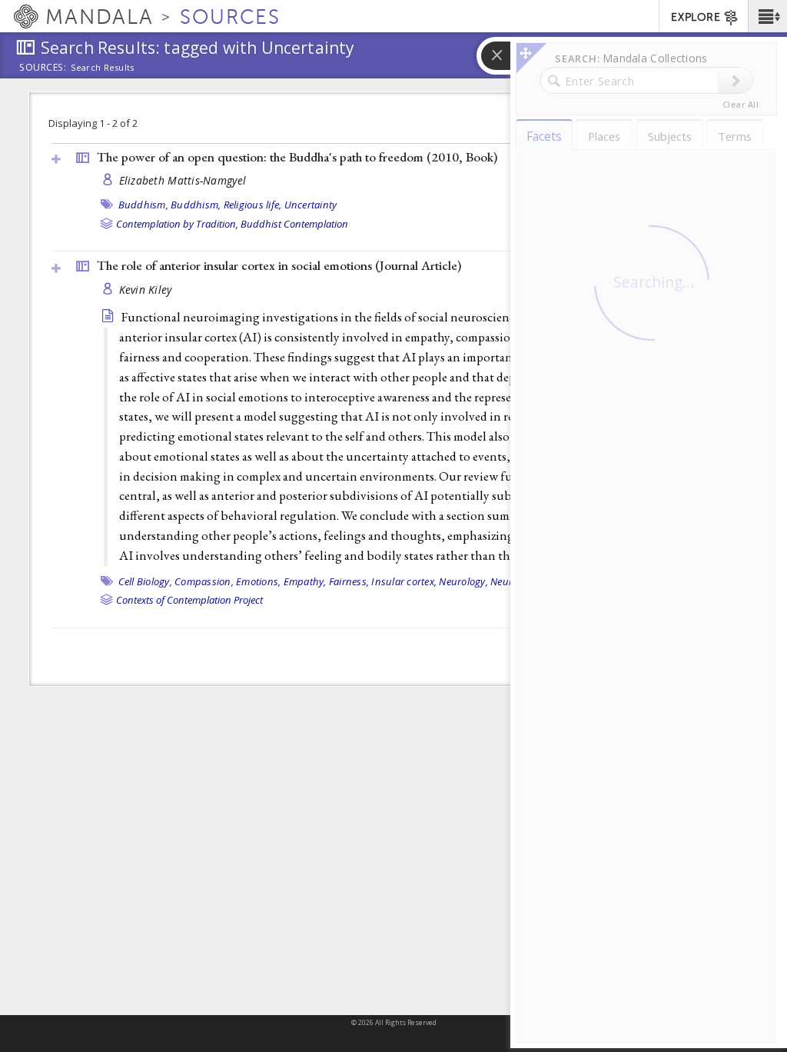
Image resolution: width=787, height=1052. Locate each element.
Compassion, (204, 581)
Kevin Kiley (145, 289)
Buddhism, (143, 204)
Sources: (43, 68)
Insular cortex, (404, 581)
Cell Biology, (145, 581)
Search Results (102, 67)
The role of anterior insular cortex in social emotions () (279, 265)
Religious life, (253, 204)
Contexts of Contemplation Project (189, 600)
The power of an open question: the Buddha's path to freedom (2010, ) (297, 156)
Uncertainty (310, 204)
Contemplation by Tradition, (177, 224)
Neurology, (463, 581)
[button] (767, 16)
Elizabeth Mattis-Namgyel (183, 180)
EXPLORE (695, 17)
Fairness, (349, 581)
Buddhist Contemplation (294, 224)
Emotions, (258, 581)
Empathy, (305, 581)
